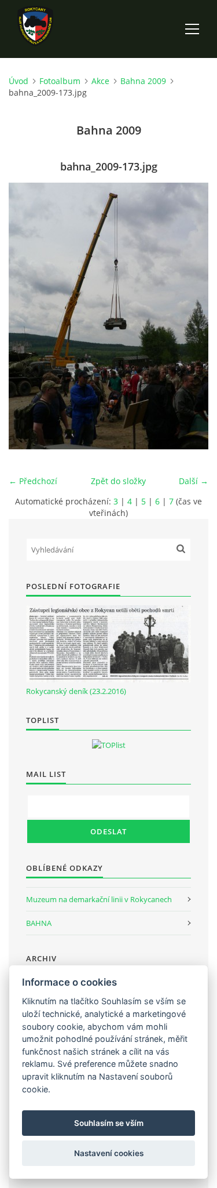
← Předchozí (33, 480)
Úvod (18, 80)
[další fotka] (189, 316)
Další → (193, 480)
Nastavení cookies (109, 1153)
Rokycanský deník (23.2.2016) (76, 691)
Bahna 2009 (143, 80)
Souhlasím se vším (109, 1123)
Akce (100, 80)
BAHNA (39, 923)
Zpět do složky (118, 480)
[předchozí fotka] (27, 316)
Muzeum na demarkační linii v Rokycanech (99, 899)
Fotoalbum (59, 80)
